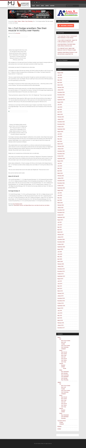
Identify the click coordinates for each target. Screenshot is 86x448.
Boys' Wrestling (16, 203)
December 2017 (61, 327)
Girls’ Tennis (64, 360)
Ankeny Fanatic (23, 4)
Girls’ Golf (63, 357)
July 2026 (59, 75)
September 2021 (61, 217)
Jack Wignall (26, 205)
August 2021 (60, 219)
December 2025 (61, 92)
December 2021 (61, 210)
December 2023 (61, 151)
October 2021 (60, 215)
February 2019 (60, 293)
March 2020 (60, 261)
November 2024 (61, 124)
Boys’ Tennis (64, 353)
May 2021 (59, 227)
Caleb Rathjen (16, 205)
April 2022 (59, 200)
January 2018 (60, 325)
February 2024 (60, 146)
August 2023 (60, 161)
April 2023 (59, 170)
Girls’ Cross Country (65, 345)
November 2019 (61, 271)
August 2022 (60, 190)
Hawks (21, 203)
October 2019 (60, 273)
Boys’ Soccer (64, 352)
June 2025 (59, 107)
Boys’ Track (63, 355)
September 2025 (61, 99)
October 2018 (60, 303)
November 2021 (61, 212)
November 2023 (61, 153)
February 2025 (60, 116)
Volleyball (63, 348)
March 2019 (60, 291)
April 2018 (59, 318)
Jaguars (59, 382)
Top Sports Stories (61, 420)
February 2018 (60, 322)
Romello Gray (41, 205)
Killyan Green (31, 205)
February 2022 (60, 205)
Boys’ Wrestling (64, 379)
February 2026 (60, 87)
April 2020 (59, 259)
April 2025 (59, 112)
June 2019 (59, 283)
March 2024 (60, 143)
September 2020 (61, 246)
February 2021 (60, 234)
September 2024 (61, 129)
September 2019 (61, 276)
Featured (21, 205)
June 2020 (59, 254)
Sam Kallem (47, 205)
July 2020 (59, 251)
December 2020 (61, 239)
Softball (63, 366)
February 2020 (60, 264)
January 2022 (60, 207)
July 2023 (59, 163)
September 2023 (61, 158)
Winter (60, 370)
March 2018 (60, 320)
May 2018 (59, 315)
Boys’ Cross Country (65, 340)
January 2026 (60, 89)
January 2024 (60, 148)
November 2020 (61, 242)
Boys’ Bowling (64, 373)
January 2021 (60, 237)
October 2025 (60, 97)
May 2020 (59, 256)
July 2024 (59, 134)
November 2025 (61, 94)
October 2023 (60, 156)
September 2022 (61, 188)
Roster (64, 368)
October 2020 (60, 244)
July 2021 (59, 222)
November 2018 (61, 300)
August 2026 (60, 72)
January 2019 (60, 295)
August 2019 (60, 278)
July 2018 (59, 310)
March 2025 (60, 114)
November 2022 (61, 183)
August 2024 (60, 131)
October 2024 (60, 126)
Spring (60, 350)
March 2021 (60, 232)
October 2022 (60, 185)
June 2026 (59, 77)
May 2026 (59, 80)
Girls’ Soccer (64, 358)
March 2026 (60, 85)
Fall (60, 339)
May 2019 (59, 286)
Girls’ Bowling (64, 378)
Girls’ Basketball (64, 376)
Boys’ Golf (63, 342)
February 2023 (60, 175)
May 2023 (59, 168)
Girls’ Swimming (64, 347)
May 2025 (59, 109)
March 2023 (60, 173)
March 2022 (60, 202)
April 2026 (59, 82)
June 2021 (59, 224)
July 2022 (59, 192)
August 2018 (60, 308)
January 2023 (60, 178)
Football (63, 344)
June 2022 (59, 195)
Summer (61, 363)
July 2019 (59, 281)
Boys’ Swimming (65, 375)
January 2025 (60, 119)
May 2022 (59, 197)
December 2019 (61, 268)
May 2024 (59, 139)
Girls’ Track (63, 361)
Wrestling (63, 418)
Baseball (63, 365)
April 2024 (59, 141)
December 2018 (61, 298)
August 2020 (60, 249)
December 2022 (61, 180)
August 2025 (60, 102)
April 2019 (59, 288)
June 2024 (59, 136)
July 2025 (59, 104)
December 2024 (61, 121)
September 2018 (61, 305)
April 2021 (59, 229)
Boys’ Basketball (65, 371)
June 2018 (59, 313)
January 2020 (60, 266)
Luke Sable (36, 205)
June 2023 (59, 165)
